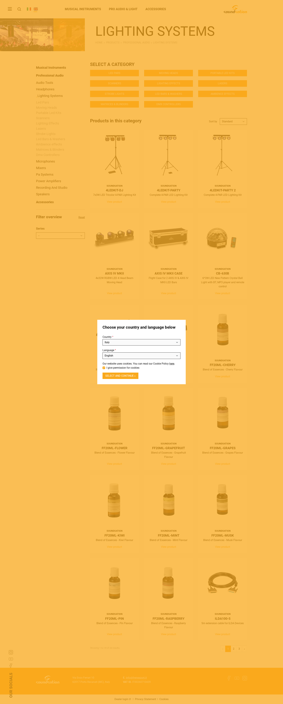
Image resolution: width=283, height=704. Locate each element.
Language (108, 350)
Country (107, 336)
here (171, 363)
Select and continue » (120, 375)
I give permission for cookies (122, 367)
